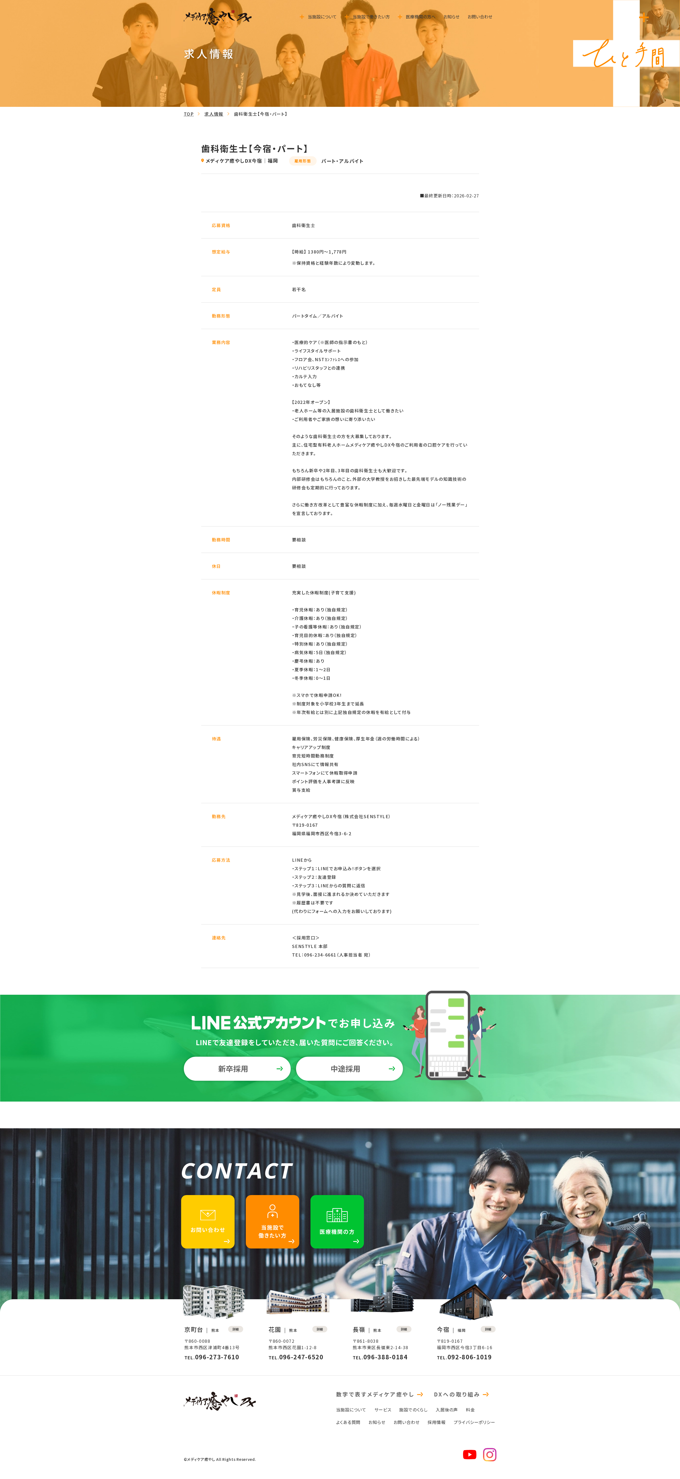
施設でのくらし (413, 1409)
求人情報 (213, 114)
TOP (189, 114)
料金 (470, 1409)
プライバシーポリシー (474, 1422)
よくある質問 (348, 1422)
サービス (382, 1409)
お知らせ (376, 1422)
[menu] (644, 17)
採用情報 (436, 1422)
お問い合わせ (407, 1422)
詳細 (235, 1329)
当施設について (351, 1409)
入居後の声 (447, 1409)
